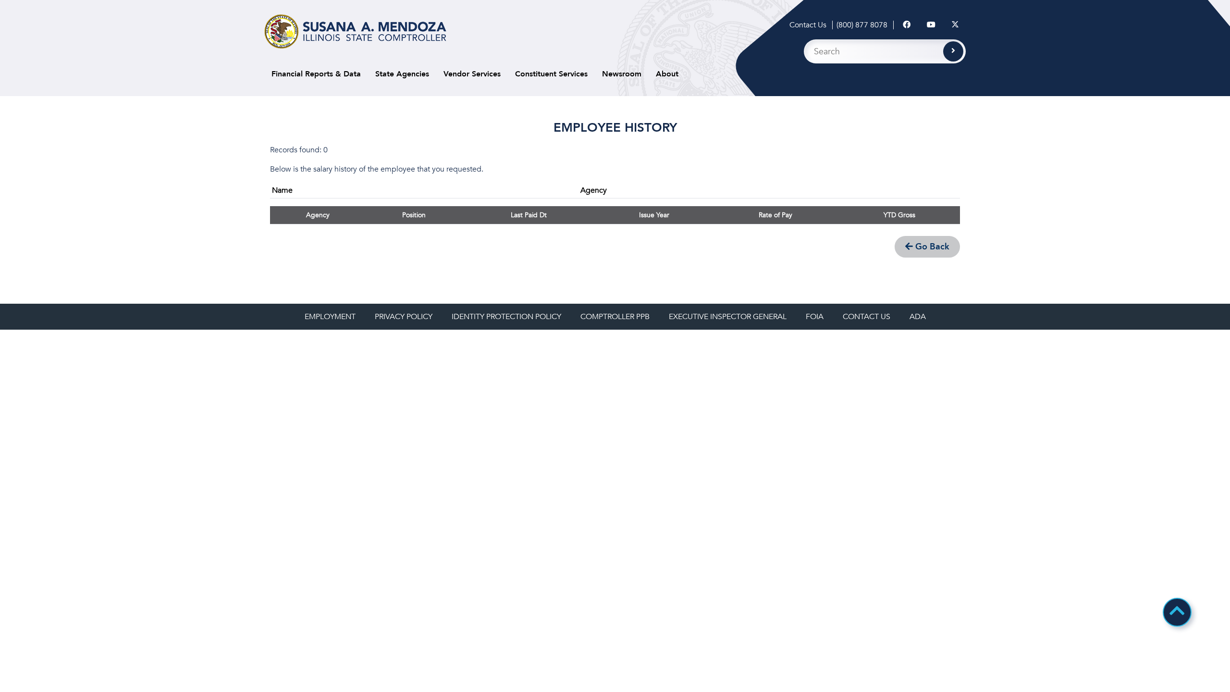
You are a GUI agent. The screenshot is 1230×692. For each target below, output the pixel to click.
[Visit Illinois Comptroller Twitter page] (955, 25)
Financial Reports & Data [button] (316, 74)
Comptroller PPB (615, 316)
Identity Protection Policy (506, 316)
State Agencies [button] (402, 74)
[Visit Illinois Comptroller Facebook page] (907, 25)
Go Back (931, 247)
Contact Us (807, 25)
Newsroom (621, 74)
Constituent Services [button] (551, 74)
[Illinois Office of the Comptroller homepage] (355, 31)
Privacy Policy (403, 316)
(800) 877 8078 (861, 25)
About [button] (667, 74)
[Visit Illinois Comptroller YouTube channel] (931, 25)
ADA (918, 316)
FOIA (815, 316)
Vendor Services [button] (472, 74)
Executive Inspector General (728, 316)
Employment (330, 316)
